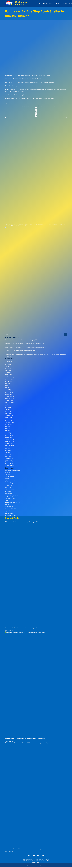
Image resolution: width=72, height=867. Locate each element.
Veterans (7, 511)
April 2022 (8, 454)
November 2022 (9, 441)
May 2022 (7, 452)
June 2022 (8, 450)
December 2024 (9, 396)
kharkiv (35, 106)
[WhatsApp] (36, 115)
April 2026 (8, 368)
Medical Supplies (9, 497)
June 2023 (8, 428)
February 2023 (9, 436)
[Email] (36, 116)
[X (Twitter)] (36, 109)
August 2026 (8, 361)
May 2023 (7, 430)
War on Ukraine (9, 513)
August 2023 (8, 424)
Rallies (6, 500)
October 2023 (9, 421)
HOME (39, 3)
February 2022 (9, 458)
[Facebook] (36, 108)
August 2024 (8, 404)
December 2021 (9, 462)
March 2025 (8, 391)
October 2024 (9, 400)
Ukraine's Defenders (10, 508)
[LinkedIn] (36, 110)
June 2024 (8, 407)
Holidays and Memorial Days (12, 483)
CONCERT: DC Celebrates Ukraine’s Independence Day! (20, 350)
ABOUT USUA (48, 3)
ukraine (54, 106)
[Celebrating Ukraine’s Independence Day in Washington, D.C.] (36, 574)
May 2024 (7, 409)
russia (41, 106)
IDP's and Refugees (10, 491)
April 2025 (8, 389)
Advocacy (7, 472)
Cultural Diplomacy (10, 476)
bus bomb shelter (25, 106)
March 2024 (8, 413)
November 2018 (9, 465)
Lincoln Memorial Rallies (11, 495)
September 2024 (9, 402)
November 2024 (9, 398)
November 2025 (9, 378)
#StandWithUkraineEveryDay (12, 470)
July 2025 (7, 383)
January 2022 (8, 460)
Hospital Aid (8, 485)
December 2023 (9, 419)
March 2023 (8, 434)
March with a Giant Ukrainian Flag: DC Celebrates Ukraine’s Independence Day (26, 347)
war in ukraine (62, 106)
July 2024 (7, 406)
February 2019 (9, 464)
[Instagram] (38, 855)
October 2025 (9, 379)
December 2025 (9, 376)
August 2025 (8, 381)
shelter (47, 106)
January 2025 (8, 394)
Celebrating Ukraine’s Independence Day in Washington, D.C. (21, 340)
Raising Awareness (10, 498)
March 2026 (8, 370)
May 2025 (7, 387)
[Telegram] (36, 113)
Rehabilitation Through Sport (12, 502)
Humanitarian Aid (9, 489)
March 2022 (8, 456)
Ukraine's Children (10, 506)
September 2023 (9, 422)
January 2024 (8, 417)
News (58, 3)
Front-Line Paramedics (11, 480)
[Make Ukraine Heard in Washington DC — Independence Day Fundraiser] (36, 684)
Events (64, 3)
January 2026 (8, 374)
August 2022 (8, 447)
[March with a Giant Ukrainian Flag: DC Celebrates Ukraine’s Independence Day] (36, 795)
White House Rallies (10, 515)
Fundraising (8, 482)
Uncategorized (9, 510)
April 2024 (8, 411)
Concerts (7, 474)
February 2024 (9, 415)
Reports (7, 504)
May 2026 (7, 366)
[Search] (66, 3)
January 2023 (8, 437)
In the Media (8, 493)
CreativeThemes (44, 865)
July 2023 (7, 426)
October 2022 (9, 443)
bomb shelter (15, 106)
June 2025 (8, 385)
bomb (7, 106)
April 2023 (8, 432)
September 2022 (9, 445)
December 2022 (9, 439)
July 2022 (7, 449)
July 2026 (7, 363)
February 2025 (9, 393)
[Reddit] (36, 112)
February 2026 (9, 372)
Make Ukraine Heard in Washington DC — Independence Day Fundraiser (24, 343)
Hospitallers (8, 487)
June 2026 (8, 365)
